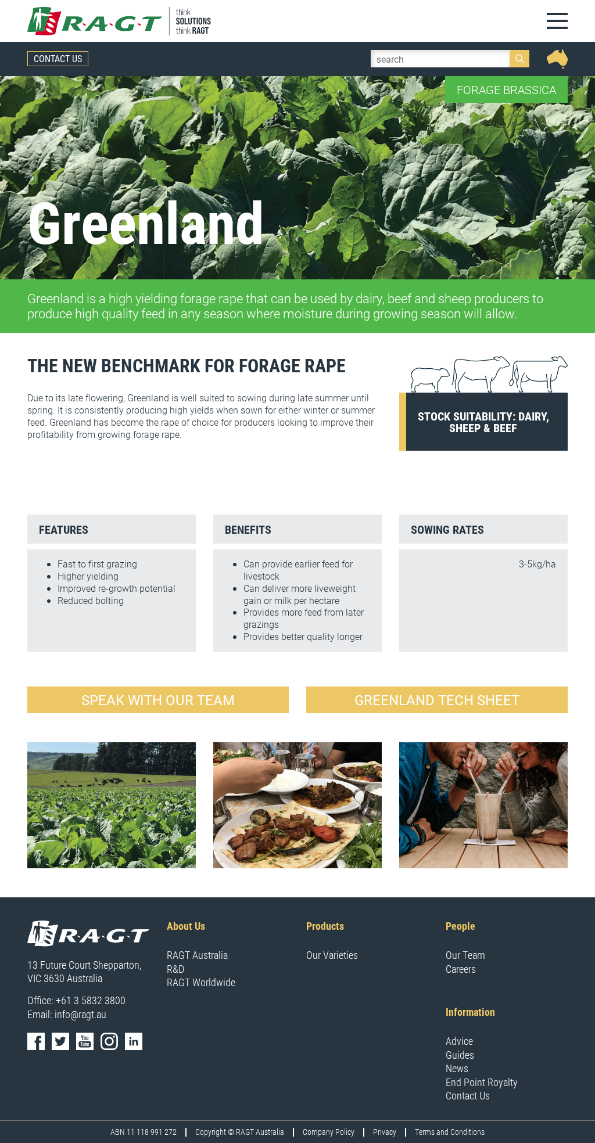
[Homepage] (120, 21)
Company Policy (328, 1132)
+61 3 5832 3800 (91, 1000)
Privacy (384, 1132)
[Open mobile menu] (557, 21)
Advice (459, 1041)
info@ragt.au (80, 1014)
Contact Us (58, 58)
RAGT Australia (197, 955)
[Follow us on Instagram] (109, 1041)
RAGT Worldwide (201, 982)
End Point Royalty (482, 1082)
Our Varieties (332, 955)
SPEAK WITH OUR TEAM (158, 700)
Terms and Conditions (450, 1132)
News (457, 1068)
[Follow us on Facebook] (36, 1041)
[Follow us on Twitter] (60, 1041)
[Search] (519, 58)
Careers (461, 969)
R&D (175, 969)
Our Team (465, 955)
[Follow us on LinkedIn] (133, 1041)
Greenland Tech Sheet (436, 700)
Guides (460, 1055)
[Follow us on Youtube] (85, 1041)
